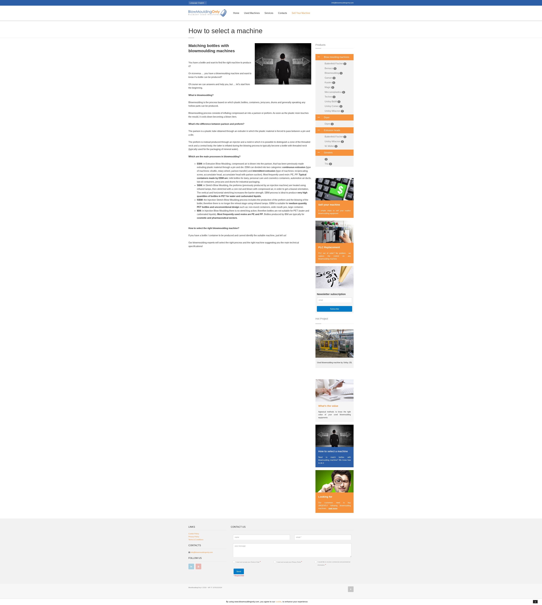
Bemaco (330, 68)
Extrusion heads (332, 130)
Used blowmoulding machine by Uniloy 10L (334, 362)
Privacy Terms (296, 562)
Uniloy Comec (333, 106)
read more (332, 508)
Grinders (328, 152)
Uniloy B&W (332, 101)
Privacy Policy (193, 537)
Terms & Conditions (195, 540)
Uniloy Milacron (334, 111)
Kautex (329, 82)
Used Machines (252, 13)
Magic (329, 87)
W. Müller (330, 146)
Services (269, 13)
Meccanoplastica (334, 92)
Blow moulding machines (336, 57)
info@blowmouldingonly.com (342, 3)
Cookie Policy (193, 534)
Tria (328, 164)
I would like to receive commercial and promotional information (334, 563)
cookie (278, 601)
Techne (330, 97)
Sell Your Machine (301, 13)
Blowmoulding (333, 73)
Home (236, 13)
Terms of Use (255, 562)
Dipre (329, 124)
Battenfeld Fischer (335, 63)
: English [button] (197, 3)
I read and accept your (248, 562)
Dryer (326, 117)
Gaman (330, 78)
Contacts (282, 13)
